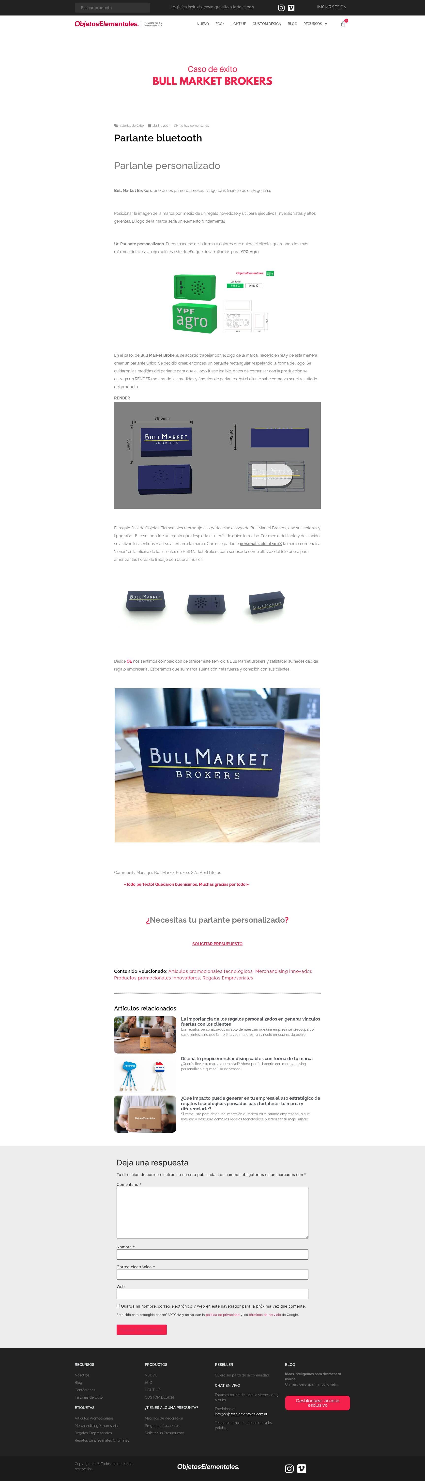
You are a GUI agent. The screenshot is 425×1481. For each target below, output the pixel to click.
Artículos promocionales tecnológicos (210, 971)
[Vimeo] (291, 8)
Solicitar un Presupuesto (164, 1433)
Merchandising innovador (283, 971)
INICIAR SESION (331, 7)
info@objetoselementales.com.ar (241, 1414)
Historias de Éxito (89, 1397)
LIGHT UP (238, 24)
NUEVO (203, 24)
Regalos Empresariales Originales (102, 1440)
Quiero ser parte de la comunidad (242, 1375)
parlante (232, 543)
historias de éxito (131, 125)
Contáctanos (85, 1390)
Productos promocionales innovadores (157, 977)
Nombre (126, 1247)
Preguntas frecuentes (162, 1426)
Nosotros (82, 1375)
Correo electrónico (136, 1267)
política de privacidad (223, 1315)
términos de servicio (265, 1315)
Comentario (129, 1184)
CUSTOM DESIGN (267, 24)
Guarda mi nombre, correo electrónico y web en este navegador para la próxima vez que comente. (213, 1306)
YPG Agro (250, 251)
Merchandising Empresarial (97, 1426)
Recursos (313, 24)
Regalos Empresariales (227, 977)
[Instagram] (281, 8)
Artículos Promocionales (94, 1418)
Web (121, 1286)
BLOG (292, 24)
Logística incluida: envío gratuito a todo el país (212, 7)
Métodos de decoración (164, 1418)
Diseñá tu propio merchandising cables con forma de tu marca (247, 1058)
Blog (78, 1383)
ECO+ (219, 24)
